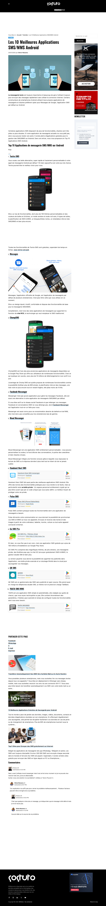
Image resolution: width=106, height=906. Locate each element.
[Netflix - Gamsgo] (86, 92)
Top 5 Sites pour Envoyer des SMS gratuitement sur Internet (30, 746)
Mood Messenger (17, 418)
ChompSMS (14, 317)
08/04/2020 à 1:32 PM (22, 810)
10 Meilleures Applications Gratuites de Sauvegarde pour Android (32, 710)
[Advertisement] (53, 23)
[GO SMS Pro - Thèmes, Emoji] (12, 533)
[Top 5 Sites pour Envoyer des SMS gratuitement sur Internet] (21, 729)
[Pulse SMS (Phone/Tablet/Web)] (12, 501)
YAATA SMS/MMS (17, 588)
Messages (14, 254)
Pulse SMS (14, 496)
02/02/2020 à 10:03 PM (22, 797)
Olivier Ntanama (19, 783)
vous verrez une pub (21, 250)
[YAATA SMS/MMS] (12, 605)
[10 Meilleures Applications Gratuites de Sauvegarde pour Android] (21, 692)
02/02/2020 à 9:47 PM (20, 785)
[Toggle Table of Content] (9, 154)
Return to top (94, 902)
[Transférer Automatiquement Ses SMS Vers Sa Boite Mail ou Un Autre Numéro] (21, 656)
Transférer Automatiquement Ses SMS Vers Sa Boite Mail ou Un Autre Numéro (37, 674)
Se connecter (28, 902)
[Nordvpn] (81, 873)
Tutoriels (11, 37)
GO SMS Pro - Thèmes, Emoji (28, 534)
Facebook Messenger (18, 391)
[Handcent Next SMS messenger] (12, 472)
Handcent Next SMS (18, 468)
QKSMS (20, 573)
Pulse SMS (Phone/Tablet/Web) (28, 502)
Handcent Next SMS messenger (29, 473)
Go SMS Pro (15, 528)
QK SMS (13, 567)
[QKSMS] (12, 572)
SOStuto (21, 902)
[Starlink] (86, 44)
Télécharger (68, 476)
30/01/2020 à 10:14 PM (19, 769)
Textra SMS (14, 156)
